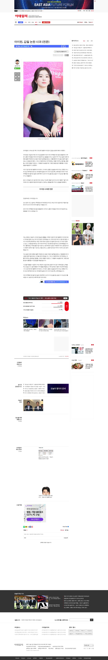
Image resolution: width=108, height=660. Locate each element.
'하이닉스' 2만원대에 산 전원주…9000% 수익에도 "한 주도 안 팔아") (38, 388)
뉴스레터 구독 (61, 356)
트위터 (18, 73)
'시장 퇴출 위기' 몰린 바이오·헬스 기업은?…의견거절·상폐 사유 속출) (38, 386)
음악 (36, 22)
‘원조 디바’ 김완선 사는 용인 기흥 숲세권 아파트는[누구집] (77, 596)
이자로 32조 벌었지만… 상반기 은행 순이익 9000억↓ (76, 605)
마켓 (85, 22)
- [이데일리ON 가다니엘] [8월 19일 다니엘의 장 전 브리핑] (54, 634)
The (91, 22)
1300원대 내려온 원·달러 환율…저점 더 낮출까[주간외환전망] (78, 603)
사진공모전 (89, 630)
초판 (89, 10)
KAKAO (15, 79)
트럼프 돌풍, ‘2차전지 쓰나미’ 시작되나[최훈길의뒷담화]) (35, 390)
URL (18, 79)
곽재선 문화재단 (88, 633)
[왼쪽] (41, 400)
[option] (42, 10)
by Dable (20, 421)
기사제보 (80, 658)
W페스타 (83, 630)
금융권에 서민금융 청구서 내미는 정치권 (73, 598)
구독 (84, 10)
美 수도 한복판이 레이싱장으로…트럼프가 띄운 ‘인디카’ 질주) (36, 392)
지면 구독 (66, 356)
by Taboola (20, 366)
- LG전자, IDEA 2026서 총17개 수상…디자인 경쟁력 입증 (26, 634)
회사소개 (17, 658)
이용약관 (41, 658)
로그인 (92, 10)
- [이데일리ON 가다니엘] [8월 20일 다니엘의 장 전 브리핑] (54, 632)
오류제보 (74, 658)
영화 (40, 22)
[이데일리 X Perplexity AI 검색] (41, 46)
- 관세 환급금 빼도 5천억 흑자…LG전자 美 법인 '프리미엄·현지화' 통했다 (26, 632)
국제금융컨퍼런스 (79, 633)
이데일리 (28, 16)
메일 (15, 76)
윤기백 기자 (17, 66)
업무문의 (35, 658)
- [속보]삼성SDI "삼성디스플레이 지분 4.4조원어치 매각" (26, 630)
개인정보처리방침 (87, 658)
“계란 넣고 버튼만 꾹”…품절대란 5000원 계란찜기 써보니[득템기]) (37, 384)
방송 (33, 22)
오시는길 (29, 658)
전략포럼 (77, 630)
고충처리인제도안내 (60, 658)
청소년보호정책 (49, 658)
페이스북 (15, 73)
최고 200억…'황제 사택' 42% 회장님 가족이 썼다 (75, 607)
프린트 (18, 76)
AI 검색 (20, 22)
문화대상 (71, 630)
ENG (80, 10)
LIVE (16, 10)
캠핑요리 (71, 633)
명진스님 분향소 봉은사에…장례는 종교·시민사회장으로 (77, 600)
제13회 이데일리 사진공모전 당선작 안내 (30, 620)
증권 (88, 40)
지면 (87, 10)
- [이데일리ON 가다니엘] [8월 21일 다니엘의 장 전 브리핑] (54, 630)
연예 (29, 22)
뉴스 (84, 40)
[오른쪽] (42, 400)
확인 (92, 619)
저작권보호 (68, 658)
